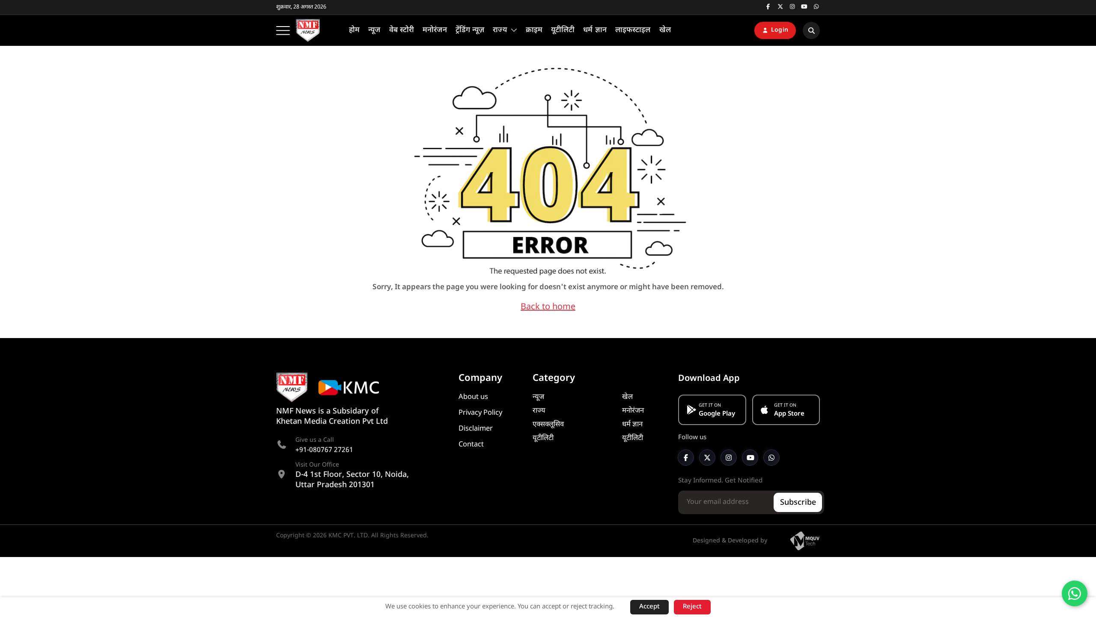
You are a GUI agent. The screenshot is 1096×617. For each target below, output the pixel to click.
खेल (627, 397)
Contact (471, 444)
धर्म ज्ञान (632, 424)
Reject (692, 607)
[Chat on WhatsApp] (1074, 593)
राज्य (539, 411)
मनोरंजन (633, 411)
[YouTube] (750, 457)
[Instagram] (729, 457)
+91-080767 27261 (324, 450)
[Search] (811, 30)
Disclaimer (476, 429)
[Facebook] (686, 457)
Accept (649, 607)
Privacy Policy (480, 413)
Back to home (548, 307)
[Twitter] (707, 457)
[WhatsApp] (771, 457)
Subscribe (798, 503)
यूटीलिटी (543, 438)
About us (473, 397)
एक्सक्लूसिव (548, 424)
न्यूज (538, 397)
